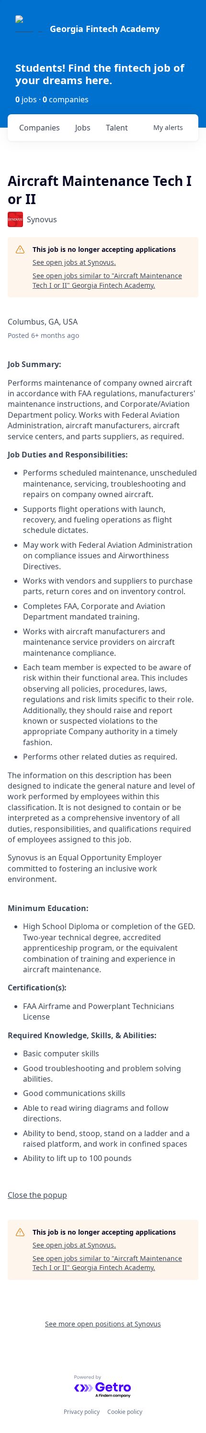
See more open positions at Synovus (103, 1323)
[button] (37, 1195)
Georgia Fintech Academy (105, 28)
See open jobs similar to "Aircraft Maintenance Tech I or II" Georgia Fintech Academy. (107, 280)
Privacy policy (82, 1412)
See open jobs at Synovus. (74, 262)
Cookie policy (124, 1412)
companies (39, 127)
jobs (83, 127)
